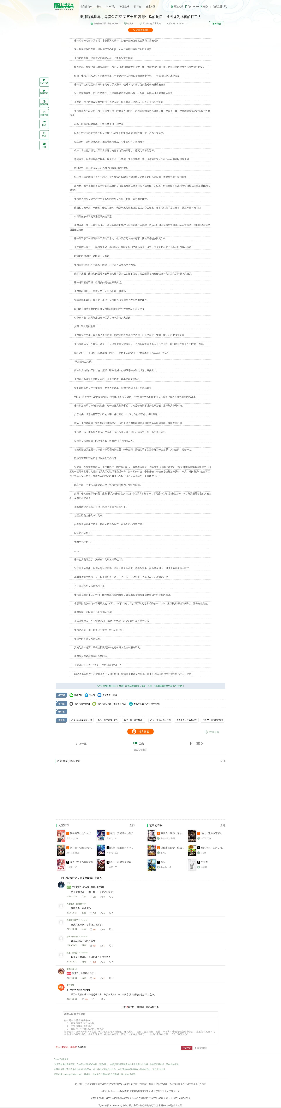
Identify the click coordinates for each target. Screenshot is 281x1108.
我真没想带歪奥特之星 (81, 862)
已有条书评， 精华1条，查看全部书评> (140, 1007)
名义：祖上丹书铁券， (134, 720)
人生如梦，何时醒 (74, 904)
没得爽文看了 (72, 920)
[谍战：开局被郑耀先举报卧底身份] (191, 841)
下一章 (195, 743)
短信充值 (106, 695)
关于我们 (79, 1084)
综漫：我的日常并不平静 (123, 847)
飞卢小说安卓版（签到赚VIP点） (112, 704)
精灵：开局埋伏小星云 (122, 833)
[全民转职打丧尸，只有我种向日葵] (191, 856)
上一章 (83, 743)
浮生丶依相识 (72, 936)
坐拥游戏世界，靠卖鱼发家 (106, 23)
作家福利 (143, 1084)
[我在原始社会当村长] (60, 841)
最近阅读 (178, 6)
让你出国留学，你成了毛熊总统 (177, 847)
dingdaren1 (166, 867)
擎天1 (163, 853)
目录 (141, 743)
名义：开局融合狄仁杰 (160, 720)
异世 (157, 23)
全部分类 (85, 6)
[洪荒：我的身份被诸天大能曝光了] (101, 870)
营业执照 (177, 1105)
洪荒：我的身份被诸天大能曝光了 (127, 862)
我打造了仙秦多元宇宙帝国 (84, 847)
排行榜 (137, 6)
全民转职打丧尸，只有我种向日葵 (218, 847)
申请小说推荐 (102, 1084)
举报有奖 (214, 732)
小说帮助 (89, 1084)
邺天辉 (130, 23)
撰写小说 (153, 1084)
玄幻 (147, 23)
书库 (99, 6)
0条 (94, 897)
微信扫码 (78, 695)
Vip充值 (123, 1084)
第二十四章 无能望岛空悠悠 (78, 990)
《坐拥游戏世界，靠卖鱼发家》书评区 (81, 878)
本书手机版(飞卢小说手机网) (147, 704)
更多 (115, 695)
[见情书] (191, 870)
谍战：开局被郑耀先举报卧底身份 (218, 833)
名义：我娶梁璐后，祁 (81, 720)
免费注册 (217, 6)
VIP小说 (110, 6)
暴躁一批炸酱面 (168, 838)
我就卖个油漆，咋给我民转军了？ (178, 833)
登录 (205, 6)
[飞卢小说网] (65, 9)
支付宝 (92, 695)
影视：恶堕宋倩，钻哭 (108, 720)
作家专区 (150, 6)
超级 (163, 862)
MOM (203, 853)
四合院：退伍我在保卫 (213, 720)
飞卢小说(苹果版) (82, 704)
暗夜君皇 (70, 969)
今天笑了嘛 (206, 838)
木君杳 (204, 867)
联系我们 (164, 1084)
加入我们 (174, 1084)
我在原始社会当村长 (80, 833)
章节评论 (70, 985)
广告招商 (201, 1084)
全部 (222, 761)
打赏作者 (144, 731)
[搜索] (225, 6)
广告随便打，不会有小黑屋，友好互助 (85, 887)
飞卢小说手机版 (188, 1084)
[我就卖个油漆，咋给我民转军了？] (151, 841)
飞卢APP (192, 6)
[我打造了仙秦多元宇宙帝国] (60, 856)
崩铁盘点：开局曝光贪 (186, 720)
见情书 (204, 862)
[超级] (151, 870)
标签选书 (124, 6)
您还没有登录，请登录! (66, 1047)
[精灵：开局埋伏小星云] (101, 841)
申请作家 (132, 1084)
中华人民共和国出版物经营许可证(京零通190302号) (148, 1105)
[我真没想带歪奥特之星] (60, 870)
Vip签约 (114, 1084)
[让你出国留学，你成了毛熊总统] (151, 856)
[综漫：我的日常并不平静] (101, 856)
